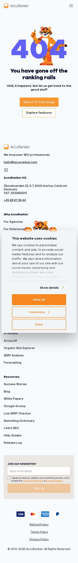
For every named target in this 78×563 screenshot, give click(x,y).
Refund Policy (39, 525)
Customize (37, 312)
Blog (7, 391)
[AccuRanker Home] (16, 6)
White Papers (13, 399)
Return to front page (39, 102)
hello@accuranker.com (20, 162)
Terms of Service (33, 480)
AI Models (11, 333)
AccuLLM (10, 341)
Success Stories (15, 384)
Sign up (39, 488)
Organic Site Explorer (19, 348)
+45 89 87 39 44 (15, 200)
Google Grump (15, 406)
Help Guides (12, 435)
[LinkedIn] (6, 170)
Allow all (39, 300)
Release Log (13, 443)
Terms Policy (39, 532)
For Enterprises (15, 229)
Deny (39, 324)
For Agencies (13, 222)
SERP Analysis (14, 355)
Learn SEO (11, 428)
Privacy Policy (54, 480)
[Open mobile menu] (71, 6)
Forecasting (12, 363)
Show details (49, 288)
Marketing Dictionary (19, 421)
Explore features (39, 113)
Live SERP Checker (17, 413)
